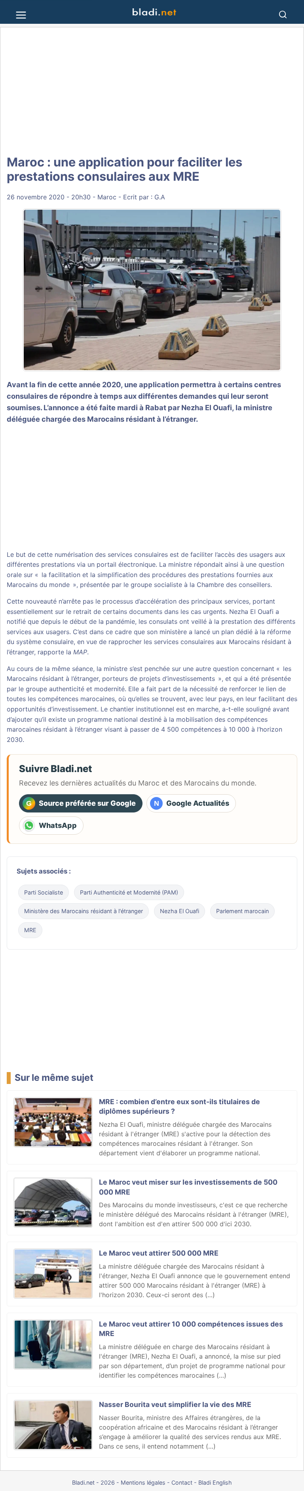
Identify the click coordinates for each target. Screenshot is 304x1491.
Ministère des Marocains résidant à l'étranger (83, 911)
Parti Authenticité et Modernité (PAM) (129, 892)
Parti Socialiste (43, 892)
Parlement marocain (242, 911)
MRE (30, 930)
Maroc (106, 197)
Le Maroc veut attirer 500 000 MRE (158, 1253)
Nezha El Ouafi (206, 407)
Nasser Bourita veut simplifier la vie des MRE (175, 1404)
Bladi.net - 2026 (93, 1482)
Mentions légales (143, 1482)
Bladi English (215, 1482)
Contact (181, 1482)
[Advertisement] (152, 91)
